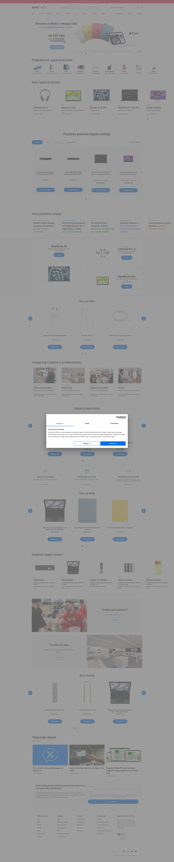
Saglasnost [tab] (59, 423)
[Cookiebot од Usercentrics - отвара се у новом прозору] (118, 417)
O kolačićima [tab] (114, 423)
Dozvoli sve (113, 443)
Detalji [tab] (87, 423)
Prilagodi (86, 443)
